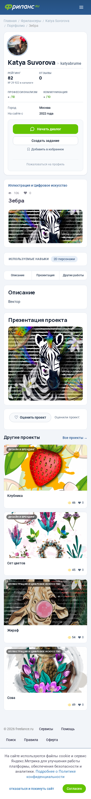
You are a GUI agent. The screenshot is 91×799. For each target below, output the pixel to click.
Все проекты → (75, 438)
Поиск (11, 740)
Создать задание (45, 141)
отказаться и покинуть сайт (31, 789)
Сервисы (46, 729)
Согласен (74, 789)
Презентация (45, 275)
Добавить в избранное (47, 149)
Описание (17, 275)
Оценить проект (30, 417)
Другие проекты (22, 437)
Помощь (68, 729)
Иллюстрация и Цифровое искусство (37, 185)
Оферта (52, 740)
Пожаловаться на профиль (45, 164)
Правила (31, 740)
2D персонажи (64, 259)
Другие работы (73, 275)
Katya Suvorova (32, 62)
